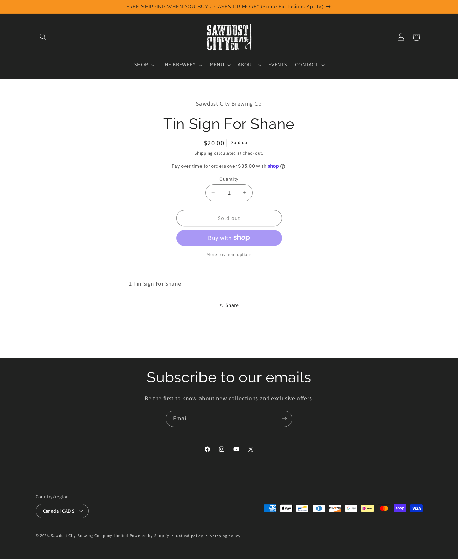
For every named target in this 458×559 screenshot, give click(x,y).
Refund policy (189, 535)
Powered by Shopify (149, 535)
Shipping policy (225, 535)
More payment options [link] (229, 254)
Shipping (204, 153)
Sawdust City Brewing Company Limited (89, 535)
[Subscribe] (284, 419)
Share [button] (232, 305)
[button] (43, 37)
